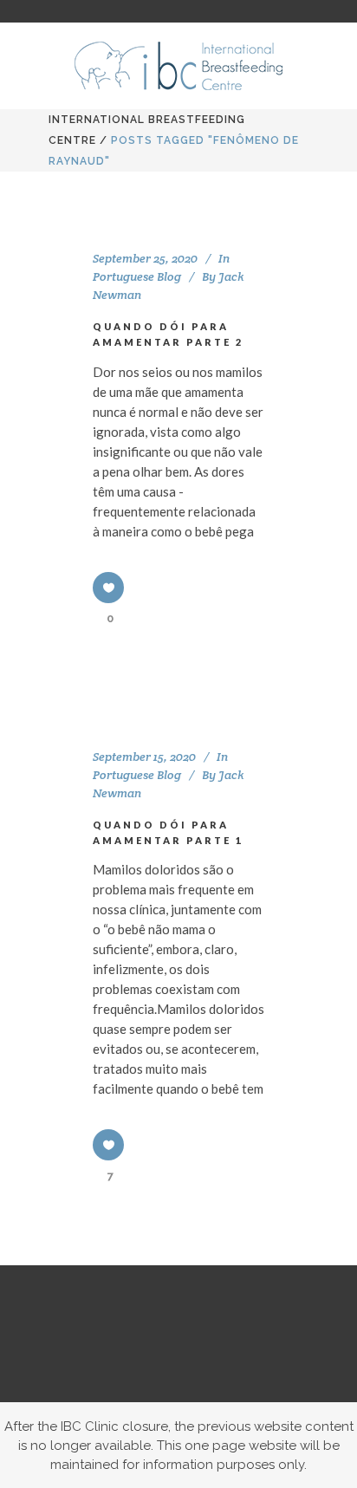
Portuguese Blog (137, 276)
